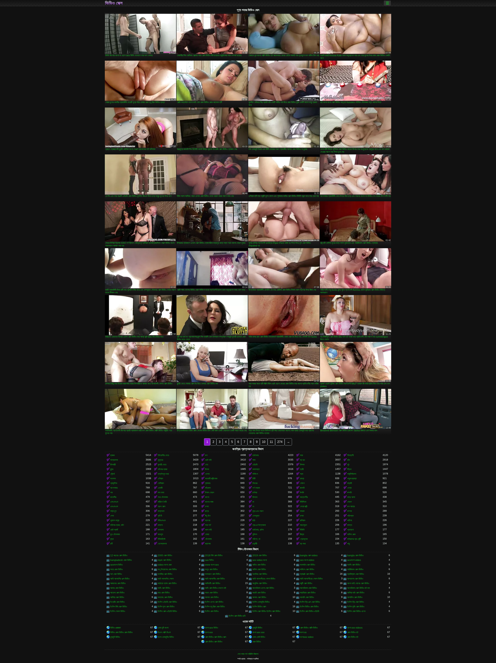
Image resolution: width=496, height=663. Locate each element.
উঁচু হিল (207, 515)
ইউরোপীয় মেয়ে (163, 455)
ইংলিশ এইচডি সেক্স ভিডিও (167, 602)
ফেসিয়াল (161, 483)
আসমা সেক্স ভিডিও (212, 597)
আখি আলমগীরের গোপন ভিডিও (263, 578)
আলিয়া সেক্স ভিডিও (117, 597)
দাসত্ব (349, 525)
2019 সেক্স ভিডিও (259, 555)
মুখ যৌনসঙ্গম (115, 534)
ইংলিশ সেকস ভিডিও (117, 611)
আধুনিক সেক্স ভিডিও (259, 583)
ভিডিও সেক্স (113, 3)
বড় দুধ (302, 460)
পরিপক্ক (350, 515)
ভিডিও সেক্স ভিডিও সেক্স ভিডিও (121, 632)
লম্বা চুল (113, 511)
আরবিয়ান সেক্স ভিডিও (307, 592)
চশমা (207, 506)
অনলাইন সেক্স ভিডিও (307, 564)
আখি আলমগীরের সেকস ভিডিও (311, 578)
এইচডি (254, 464)
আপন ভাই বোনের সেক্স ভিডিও (358, 583)
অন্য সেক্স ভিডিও (116, 569)
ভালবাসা (161, 529)
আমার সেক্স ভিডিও (117, 588)
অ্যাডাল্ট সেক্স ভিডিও (307, 574)
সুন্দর (111, 469)
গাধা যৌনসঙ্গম (163, 497)
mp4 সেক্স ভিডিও (164, 560)
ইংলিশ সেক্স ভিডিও (212, 611)
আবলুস (160, 534)
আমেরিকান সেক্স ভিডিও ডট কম (358, 588)
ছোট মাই (208, 460)
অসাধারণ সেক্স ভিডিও (212, 574)
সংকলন (113, 478)
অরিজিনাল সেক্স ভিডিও (355, 569)
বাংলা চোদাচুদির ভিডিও (166, 637)
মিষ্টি (253, 478)
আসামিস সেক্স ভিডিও (354, 597)
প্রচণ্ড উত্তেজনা (259, 525)
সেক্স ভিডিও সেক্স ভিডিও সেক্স (215, 637)
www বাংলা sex (212, 564)
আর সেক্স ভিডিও (164, 592)
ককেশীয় (113, 497)
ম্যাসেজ (208, 543)
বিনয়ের (254, 483)
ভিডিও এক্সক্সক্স (115, 627)
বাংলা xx (303, 632)
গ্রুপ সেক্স (161, 506)
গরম (301, 474)
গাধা (301, 455)
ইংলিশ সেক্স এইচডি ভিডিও (167, 611)
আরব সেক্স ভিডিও (211, 592)
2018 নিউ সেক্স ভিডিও (213, 555)
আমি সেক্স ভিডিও (164, 588)
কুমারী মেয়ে (162, 464)
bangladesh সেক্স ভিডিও (121, 560)
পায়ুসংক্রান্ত (352, 478)
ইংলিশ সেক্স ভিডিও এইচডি (309, 611)
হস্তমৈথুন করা (163, 474)
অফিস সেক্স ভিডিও (259, 569)
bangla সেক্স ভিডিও (355, 555)
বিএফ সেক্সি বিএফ (164, 632)
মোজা (207, 534)
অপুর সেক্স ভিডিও (211, 569)
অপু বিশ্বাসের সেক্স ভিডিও (167, 569)
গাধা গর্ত (208, 525)
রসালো (160, 525)
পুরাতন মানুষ (114, 520)
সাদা (253, 460)
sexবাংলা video (354, 560)
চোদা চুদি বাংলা (163, 627)
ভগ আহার (351, 506)
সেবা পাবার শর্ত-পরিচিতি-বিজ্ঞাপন (248, 654)
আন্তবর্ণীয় (304, 497)
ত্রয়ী (302, 469)
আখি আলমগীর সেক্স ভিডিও (215, 578)
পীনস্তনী (350, 455)
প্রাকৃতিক (113, 483)
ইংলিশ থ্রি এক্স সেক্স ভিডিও (310, 602)
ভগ (206, 455)
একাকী (160, 487)
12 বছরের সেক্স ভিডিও (118, 555)
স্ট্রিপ (349, 469)
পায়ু (348, 543)
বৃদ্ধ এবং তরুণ (258, 511)
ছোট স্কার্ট (114, 529)
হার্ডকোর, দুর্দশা (258, 529)
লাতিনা (349, 520)
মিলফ (207, 469)
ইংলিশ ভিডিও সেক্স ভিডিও (309, 606)
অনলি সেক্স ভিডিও (353, 564)
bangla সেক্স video (309, 555)
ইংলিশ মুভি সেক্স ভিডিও (355, 606)
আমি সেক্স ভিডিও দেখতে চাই (215, 588)
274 (279, 441)
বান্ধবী (349, 483)
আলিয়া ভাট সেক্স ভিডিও (355, 592)
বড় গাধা (303, 543)
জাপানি (302, 487)
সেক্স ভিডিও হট (352, 632)
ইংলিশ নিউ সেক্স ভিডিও (118, 606)
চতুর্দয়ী (254, 543)
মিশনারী (113, 464)
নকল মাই (208, 529)
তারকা (302, 511)
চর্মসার (254, 492)
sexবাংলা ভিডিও (116, 564)
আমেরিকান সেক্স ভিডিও (308, 588)
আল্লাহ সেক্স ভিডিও (165, 597)
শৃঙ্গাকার (207, 483)
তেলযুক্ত (255, 515)
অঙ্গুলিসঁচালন (351, 474)
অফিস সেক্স (351, 534)
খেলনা (207, 474)
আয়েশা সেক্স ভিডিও (117, 592)
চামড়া (302, 478)
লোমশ (302, 483)
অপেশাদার (114, 487)
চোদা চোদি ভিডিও (258, 637)
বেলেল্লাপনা (162, 543)
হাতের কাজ (209, 501)
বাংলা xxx (209, 632)
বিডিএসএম (162, 520)
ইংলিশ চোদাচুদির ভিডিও (261, 602)
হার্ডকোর (255, 455)
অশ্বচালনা (114, 460)
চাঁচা (348, 460)
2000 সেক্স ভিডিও (165, 555)
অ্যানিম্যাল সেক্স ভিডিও (355, 574)
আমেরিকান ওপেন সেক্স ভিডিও (263, 588)
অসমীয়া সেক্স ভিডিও (165, 574)
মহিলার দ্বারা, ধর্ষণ (117, 525)
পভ (111, 492)
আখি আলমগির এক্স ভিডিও (119, 578)
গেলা (112, 515)
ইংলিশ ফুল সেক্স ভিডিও (166, 606)
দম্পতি (349, 492)
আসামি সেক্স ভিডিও (307, 597)
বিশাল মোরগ (209, 492)
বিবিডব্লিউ (161, 539)
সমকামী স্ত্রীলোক (211, 478)
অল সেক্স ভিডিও (116, 574)
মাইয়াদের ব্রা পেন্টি (354, 539)
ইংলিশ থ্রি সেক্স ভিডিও (355, 602)
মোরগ (349, 501)
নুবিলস (254, 534)
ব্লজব (112, 455)
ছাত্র (207, 511)
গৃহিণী (160, 515)
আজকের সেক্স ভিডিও (118, 583)
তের (206, 464)
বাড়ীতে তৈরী (162, 501)
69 (253, 520)
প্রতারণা (350, 529)
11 (271, 441)
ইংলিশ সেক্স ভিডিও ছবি (237, 616)
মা (253, 501)
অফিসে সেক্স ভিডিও (307, 569)
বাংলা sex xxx (258, 632)
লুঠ (348, 464)
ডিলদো (254, 497)
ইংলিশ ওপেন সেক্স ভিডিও (214, 602)
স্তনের (207, 520)
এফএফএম (114, 501)
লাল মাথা (161, 492)
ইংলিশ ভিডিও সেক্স (259, 606)
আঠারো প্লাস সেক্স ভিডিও (167, 583)
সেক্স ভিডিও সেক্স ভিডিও (213, 641)
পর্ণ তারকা (256, 487)
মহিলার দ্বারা (162, 469)
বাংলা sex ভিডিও (211, 627)
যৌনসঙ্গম (208, 539)
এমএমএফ (114, 506)
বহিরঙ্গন (208, 487)
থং (253, 506)
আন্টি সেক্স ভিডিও (306, 583)
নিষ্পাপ (302, 464)
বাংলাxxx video (306, 637)
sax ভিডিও (209, 560)
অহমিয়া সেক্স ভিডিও (259, 574)
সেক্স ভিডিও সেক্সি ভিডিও (309, 627)
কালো (207, 497)
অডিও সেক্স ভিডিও (259, 564)
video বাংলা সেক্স (165, 564)
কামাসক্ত (256, 469)
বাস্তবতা (161, 511)
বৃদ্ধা (112, 539)
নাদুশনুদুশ (303, 525)
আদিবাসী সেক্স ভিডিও (212, 583)
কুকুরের (160, 460)
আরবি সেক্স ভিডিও (259, 592)
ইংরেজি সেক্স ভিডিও (117, 602)
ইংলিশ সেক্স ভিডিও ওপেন (356, 611)
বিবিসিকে (303, 501)
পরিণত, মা (256, 539)
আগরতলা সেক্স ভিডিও (355, 578)
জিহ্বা (302, 534)
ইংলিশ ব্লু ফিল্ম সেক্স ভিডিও (215, 606)
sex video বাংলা (259, 560)
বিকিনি (302, 529)
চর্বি (111, 543)
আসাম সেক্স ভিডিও (259, 597)
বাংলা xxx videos (355, 627)
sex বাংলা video (307, 560)
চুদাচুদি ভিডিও (257, 627)
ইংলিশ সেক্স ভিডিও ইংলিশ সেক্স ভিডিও (266, 611)
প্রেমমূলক (304, 539)
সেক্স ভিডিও (256, 641)
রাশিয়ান (302, 520)
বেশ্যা (349, 487)
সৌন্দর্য (112, 474)
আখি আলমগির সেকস (166, 578)
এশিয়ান (160, 478)
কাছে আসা (351, 497)
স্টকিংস (255, 474)
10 (263, 441)
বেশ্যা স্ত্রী (303, 506)
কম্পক (349, 511)
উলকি (302, 492)
